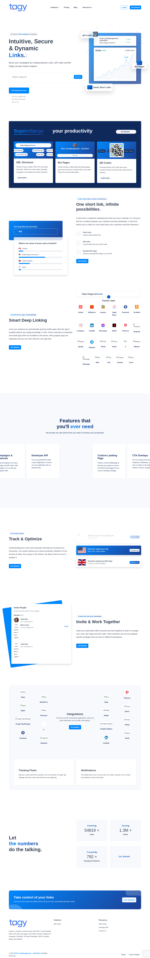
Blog (75, 7)
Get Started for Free (19, 90)
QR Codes (57, 924)
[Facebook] (73, 152)
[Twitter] (77, 152)
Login (124, 7)
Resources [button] (87, 7)
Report (123, 954)
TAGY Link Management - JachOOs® (27, 953)
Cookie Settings (134, 954)
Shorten (78, 77)
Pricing (66, 7)
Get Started (135, 7)
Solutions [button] (54, 7)
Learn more (22, 178)
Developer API (103, 927)
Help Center (103, 924)
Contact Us (102, 931)
